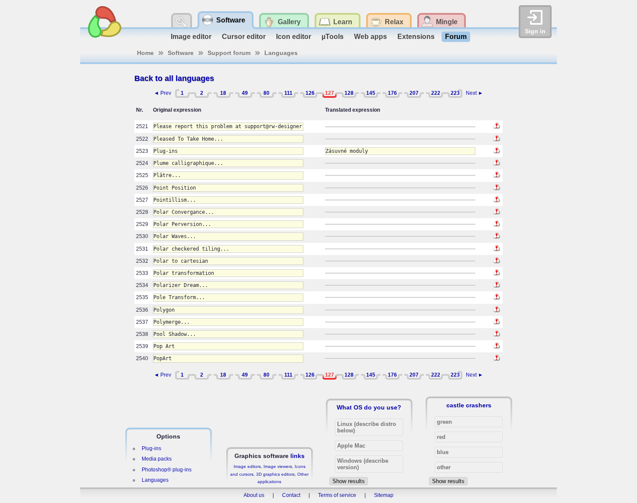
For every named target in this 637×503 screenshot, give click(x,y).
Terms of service (337, 495)
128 (349, 93)
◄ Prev (162, 93)
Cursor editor (244, 36)
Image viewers (277, 466)
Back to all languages (174, 78)
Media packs (157, 459)
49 (245, 93)
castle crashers (468, 405)
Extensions (416, 36)
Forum (456, 36)
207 (414, 93)
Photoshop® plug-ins (167, 470)
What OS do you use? (369, 407)
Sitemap (383, 495)
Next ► (474, 93)
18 (223, 93)
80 (266, 93)
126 (310, 93)
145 (370, 93)
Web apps (370, 36)
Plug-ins (151, 448)
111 (288, 93)
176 (392, 93)
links (297, 455)
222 (435, 93)
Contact (291, 495)
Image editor (191, 36)
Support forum (229, 52)
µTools (333, 36)
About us (254, 495)
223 (455, 93)
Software (181, 52)
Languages (281, 52)
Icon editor (293, 36)
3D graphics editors (275, 474)
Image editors (247, 466)
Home (145, 52)
